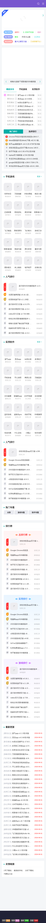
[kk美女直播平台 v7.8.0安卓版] (28, 352)
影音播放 (10, 102)
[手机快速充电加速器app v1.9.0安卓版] (8, 371)
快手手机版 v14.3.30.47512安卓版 (22, 151)
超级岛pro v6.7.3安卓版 (23, 821)
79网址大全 (8, 874)
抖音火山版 (26, 37)
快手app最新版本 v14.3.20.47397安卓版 (24, 144)
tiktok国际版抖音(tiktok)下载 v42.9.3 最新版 (25, 140)
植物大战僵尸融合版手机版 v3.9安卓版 (23, 323)
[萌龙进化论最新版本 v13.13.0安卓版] (18, 205)
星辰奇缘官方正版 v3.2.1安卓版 (23, 788)
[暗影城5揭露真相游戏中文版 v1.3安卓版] (8, 242)
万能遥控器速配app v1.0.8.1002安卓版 (23, 792)
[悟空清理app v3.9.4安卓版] (38, 426)
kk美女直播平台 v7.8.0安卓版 (29, 103)
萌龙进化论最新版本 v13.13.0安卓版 (23, 783)
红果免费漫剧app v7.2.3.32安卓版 (22, 494)
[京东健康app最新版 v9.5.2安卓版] (8, 389)
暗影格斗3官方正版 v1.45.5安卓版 (23, 813)
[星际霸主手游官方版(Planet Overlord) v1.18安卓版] (8, 261)
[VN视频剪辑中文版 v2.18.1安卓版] (38, 407)
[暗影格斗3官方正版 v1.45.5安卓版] (38, 205)
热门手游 (8, 32)
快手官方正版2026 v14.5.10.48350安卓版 (25, 474)
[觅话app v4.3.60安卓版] (18, 352)
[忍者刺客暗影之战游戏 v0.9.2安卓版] (8, 205)
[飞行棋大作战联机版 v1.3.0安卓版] (28, 224)
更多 (38, 176)
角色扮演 (10, 110)
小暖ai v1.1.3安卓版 (23, 850)
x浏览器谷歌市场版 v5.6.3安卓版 (21, 479)
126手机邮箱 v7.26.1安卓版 (23, 804)
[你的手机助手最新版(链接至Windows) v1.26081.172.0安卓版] (28, 407)
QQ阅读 (37, 37)
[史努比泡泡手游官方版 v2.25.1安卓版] (38, 261)
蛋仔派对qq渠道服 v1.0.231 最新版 (23, 22)
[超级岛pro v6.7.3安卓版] (18, 407)
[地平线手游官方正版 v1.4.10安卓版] (28, 261)
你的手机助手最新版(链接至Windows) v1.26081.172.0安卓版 (23, 825)
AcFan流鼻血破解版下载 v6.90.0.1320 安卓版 (26, 489)
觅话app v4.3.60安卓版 (26, 99)
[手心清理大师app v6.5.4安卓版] (18, 371)
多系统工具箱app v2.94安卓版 (29, 106)
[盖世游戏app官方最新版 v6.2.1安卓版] (8, 407)
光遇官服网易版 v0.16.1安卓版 (20, 295)
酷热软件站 (18, 870)
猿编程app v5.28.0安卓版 (23, 800)
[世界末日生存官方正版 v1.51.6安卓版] (8, 187)
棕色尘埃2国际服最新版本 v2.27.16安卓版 (25, 319)
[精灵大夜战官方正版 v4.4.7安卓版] (38, 187)
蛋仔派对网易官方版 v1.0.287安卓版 (22, 309)
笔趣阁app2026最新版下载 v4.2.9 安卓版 (24, 465)
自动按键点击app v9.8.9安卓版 (23, 808)
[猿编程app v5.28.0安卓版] (18, 389)
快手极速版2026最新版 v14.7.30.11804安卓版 (26, 498)
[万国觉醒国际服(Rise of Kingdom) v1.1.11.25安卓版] (18, 187)
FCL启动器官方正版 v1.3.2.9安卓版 (23, 846)
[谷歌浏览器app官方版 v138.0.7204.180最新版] (13, 452)
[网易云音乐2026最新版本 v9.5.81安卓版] (28, 371)
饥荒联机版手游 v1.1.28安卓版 (20, 299)
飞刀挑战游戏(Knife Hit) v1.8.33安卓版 (23, 833)
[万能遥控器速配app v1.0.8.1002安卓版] (38, 371)
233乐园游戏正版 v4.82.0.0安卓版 (22, 484)
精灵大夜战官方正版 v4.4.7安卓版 (23, 771)
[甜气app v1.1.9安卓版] (8, 352)
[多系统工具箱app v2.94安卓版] (38, 352)
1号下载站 (8, 870)
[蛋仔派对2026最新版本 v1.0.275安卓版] (13, 287)
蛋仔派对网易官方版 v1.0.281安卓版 (22, 333)
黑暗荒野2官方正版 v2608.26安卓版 (23, 838)
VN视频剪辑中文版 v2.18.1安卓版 (23, 829)
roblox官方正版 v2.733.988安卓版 (22, 314)
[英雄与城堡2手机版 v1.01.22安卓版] (18, 242)
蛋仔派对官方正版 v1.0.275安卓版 (22, 304)
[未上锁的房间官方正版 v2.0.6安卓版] (18, 261)
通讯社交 (10, 95)
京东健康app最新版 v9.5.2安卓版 (23, 796)
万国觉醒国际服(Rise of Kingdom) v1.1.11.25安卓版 (23, 754)
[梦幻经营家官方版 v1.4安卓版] (28, 242)
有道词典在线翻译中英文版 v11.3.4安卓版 (23, 842)
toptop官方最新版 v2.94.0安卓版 (21, 155)
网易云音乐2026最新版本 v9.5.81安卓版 (23, 775)
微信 (16, 37)
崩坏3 (17, 32)
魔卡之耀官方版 (21, 41)
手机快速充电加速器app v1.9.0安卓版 (23, 762)
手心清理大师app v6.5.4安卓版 (29, 125)
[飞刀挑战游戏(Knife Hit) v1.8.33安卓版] (8, 224)
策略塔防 (10, 113)
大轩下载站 (29, 870)
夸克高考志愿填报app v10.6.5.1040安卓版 (25, 159)
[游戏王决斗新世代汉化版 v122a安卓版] (38, 224)
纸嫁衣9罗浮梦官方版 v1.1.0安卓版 (22, 328)
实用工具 (10, 106)
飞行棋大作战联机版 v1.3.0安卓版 (23, 854)
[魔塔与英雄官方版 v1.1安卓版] (38, 242)
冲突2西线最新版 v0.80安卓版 (29, 117)
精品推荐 (8, 41)
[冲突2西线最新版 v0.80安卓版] (28, 187)
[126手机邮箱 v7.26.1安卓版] (28, 389)
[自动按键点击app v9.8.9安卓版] (38, 389)
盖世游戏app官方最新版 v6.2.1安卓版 (23, 817)
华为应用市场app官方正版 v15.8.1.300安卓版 (26, 166)
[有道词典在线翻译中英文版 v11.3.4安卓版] (8, 426)
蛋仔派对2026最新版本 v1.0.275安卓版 (25, 574)
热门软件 (8, 37)
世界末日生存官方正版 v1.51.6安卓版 (23, 750)
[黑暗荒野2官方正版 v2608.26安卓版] (18, 224)
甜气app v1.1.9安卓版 (26, 95)
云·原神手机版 (28, 32)
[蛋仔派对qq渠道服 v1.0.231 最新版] (23, 15)
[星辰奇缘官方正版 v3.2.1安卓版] (28, 205)
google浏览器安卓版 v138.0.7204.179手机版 (26, 162)
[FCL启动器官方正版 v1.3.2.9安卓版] (18, 426)
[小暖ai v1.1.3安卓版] (28, 426)
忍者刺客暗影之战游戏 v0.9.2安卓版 (23, 779)
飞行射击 (10, 117)
